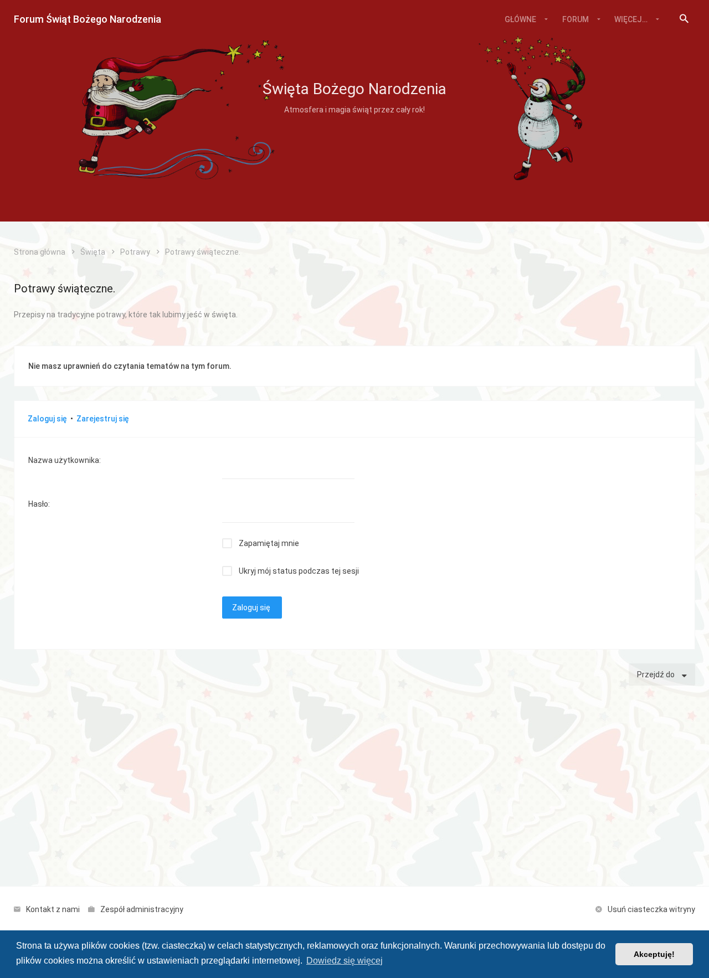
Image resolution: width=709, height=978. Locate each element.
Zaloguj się (47, 418)
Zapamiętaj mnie (269, 543)
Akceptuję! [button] (654, 954)
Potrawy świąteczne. (64, 288)
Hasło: (39, 504)
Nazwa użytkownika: (64, 460)
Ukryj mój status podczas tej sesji (299, 571)
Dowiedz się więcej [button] (344, 960)
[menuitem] (684, 19)
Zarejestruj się (102, 418)
